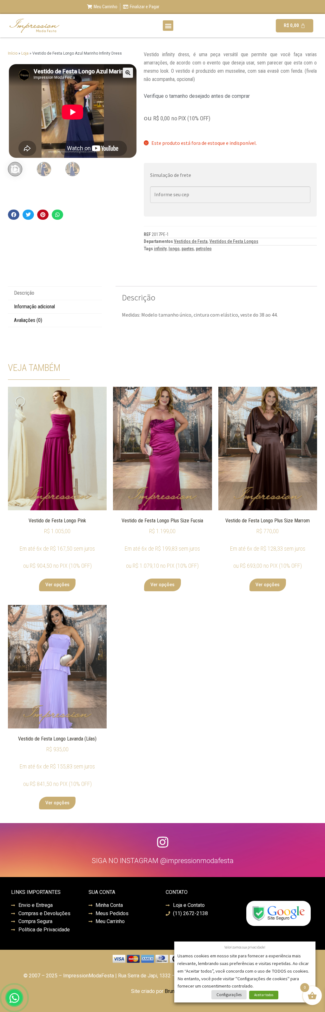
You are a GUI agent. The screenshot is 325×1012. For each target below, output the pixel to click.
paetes (188, 248)
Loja (25, 53)
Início (12, 53)
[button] (168, 25)
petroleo (204, 248)
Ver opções (57, 584)
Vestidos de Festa (191, 241)
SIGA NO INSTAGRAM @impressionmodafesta (163, 861)
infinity (160, 248)
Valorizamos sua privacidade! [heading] (244, 947)
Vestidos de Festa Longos (233, 241)
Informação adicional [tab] (34, 307)
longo (174, 248)
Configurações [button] (229, 994)
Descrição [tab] (24, 293)
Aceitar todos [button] (263, 995)
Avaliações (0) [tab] (28, 320)
